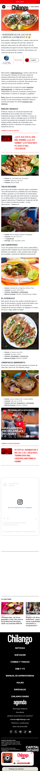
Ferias (3, 615)
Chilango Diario (20, 696)
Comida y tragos (20, 662)
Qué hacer (20, 655)
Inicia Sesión (35, 6)
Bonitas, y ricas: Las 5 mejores (26, 455)
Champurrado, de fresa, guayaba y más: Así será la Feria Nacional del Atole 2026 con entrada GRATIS (12, 620)
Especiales (20, 689)
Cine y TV (20, 669)
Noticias (28, 615)
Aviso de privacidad (20, 726)
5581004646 (24, 292)
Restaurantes (18, 60)
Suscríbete (20, 712)
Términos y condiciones (20, 723)
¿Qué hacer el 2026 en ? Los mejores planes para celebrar (26, 142)
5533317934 (24, 356)
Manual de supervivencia (20, 676)
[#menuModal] (3, 6)
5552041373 (21, 403)
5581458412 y (15, 292)
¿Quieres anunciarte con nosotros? (20, 716)
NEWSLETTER (9, 6)
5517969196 (30, 403)
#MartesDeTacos (16, 73)
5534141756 (10, 238)
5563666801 (15, 356)
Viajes (20, 683)
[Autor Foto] (6, 58)
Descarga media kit (20, 709)
